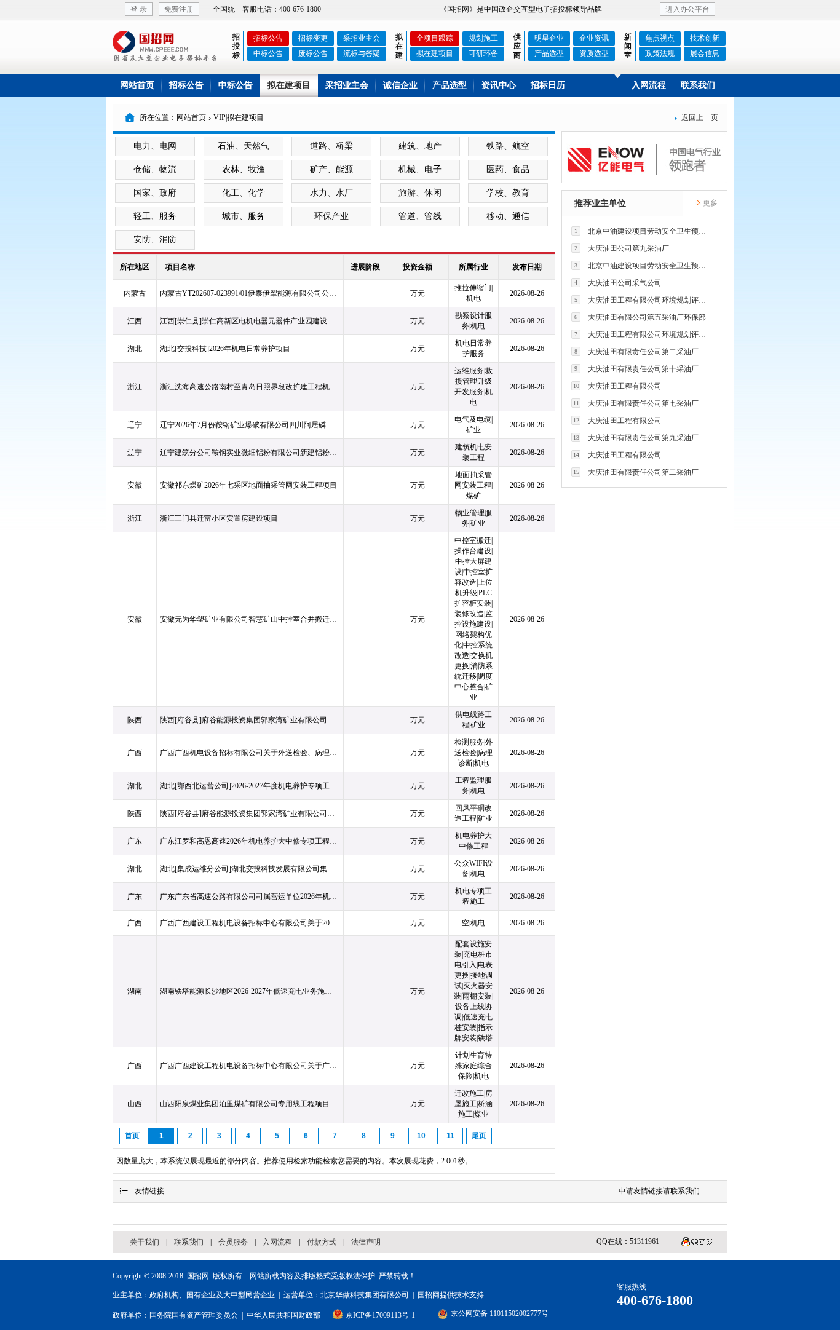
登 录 (138, 9)
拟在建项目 (434, 53)
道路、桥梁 (331, 146)
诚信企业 (400, 85)
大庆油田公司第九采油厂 (621, 248)
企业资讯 (594, 38)
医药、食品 (507, 169)
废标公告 (313, 53)
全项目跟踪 (434, 38)
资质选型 (594, 53)
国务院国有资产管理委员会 (193, 1315)
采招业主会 (361, 38)
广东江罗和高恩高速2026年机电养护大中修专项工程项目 (249, 841)
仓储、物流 (154, 169)
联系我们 (698, 85)
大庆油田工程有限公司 (617, 386)
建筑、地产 (420, 146)
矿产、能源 (331, 169)
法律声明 (366, 1242)
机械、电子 (420, 169)
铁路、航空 (507, 146)
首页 (132, 1135)
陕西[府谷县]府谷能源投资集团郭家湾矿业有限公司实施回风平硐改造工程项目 (249, 813)
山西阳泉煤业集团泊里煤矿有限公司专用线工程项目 (245, 1103)
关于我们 (144, 1242)
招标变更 (313, 38)
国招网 (198, 1276)
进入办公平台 (687, 9)
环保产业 (331, 216)
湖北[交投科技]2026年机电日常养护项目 (225, 348)
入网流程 (649, 85)
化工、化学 (243, 192)
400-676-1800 (655, 1300)
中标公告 (268, 53)
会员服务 (233, 1242)
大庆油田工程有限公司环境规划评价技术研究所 (643, 300)
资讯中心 (498, 85)
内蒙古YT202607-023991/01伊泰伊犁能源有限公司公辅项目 (249, 293)
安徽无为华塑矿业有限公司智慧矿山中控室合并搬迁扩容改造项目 (249, 619)
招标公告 (268, 38)
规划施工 (483, 38)
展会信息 (704, 53)
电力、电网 (154, 146)
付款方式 (321, 1242)
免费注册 (179, 9)
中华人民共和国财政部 (283, 1315)
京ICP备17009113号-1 (380, 1315)
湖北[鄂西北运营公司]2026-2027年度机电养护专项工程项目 (249, 786)
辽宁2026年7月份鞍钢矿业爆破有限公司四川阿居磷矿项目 (249, 425)
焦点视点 (660, 38)
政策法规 (660, 53)
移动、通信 (507, 216)
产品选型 (549, 53)
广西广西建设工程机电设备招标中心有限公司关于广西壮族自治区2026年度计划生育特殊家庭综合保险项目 (249, 1065)
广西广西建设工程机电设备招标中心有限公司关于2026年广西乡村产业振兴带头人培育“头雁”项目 (249, 923)
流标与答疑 (361, 53)
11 (450, 1135)
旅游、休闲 (420, 192)
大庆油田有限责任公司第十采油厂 (636, 369)
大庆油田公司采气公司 (618, 283)
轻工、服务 (154, 216)
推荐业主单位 (600, 203)
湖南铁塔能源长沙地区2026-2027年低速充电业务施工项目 (249, 991)
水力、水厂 (331, 192)
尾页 (479, 1135)
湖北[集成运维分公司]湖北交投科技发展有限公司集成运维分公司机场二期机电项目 (249, 869)
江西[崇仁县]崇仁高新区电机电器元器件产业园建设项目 (249, 321)
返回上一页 (696, 117)
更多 (709, 203)
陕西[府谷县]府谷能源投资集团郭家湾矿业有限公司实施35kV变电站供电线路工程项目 (249, 720)
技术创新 (704, 38)
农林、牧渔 (243, 169)
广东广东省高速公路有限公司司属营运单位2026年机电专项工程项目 (249, 896)
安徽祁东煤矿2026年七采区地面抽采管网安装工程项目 (248, 485)
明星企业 (549, 38)
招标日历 (548, 85)
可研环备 (483, 53)
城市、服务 (243, 216)
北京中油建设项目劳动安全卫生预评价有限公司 (643, 231)
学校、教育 (507, 192)
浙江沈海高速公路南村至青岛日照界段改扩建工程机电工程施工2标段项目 (249, 386)
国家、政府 (154, 192)
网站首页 (137, 85)
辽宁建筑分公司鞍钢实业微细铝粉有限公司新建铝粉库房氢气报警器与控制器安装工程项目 (249, 452)
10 (421, 1135)
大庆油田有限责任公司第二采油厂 (636, 351)
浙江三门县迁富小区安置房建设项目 (219, 518)
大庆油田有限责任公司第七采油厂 (636, 403)
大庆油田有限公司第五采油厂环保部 (640, 317)
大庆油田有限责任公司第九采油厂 (636, 437)
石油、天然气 (243, 146)
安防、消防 (154, 239)
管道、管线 (420, 216)
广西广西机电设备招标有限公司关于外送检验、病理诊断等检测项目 (249, 752)
